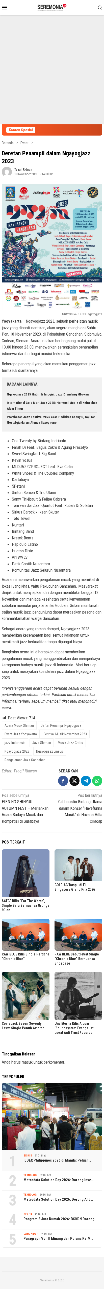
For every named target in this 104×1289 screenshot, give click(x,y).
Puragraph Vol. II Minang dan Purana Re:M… (58, 1238)
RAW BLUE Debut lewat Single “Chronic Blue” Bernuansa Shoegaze (77, 958)
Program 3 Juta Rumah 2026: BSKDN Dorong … (60, 1219)
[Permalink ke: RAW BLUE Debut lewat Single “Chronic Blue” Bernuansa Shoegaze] (78, 935)
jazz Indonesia (15, 743)
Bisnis (27, 1155)
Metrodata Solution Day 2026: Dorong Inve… (58, 1180)
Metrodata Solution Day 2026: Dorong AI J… (58, 1199)
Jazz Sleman (41, 743)
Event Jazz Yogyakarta (21, 734)
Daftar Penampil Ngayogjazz (61, 725)
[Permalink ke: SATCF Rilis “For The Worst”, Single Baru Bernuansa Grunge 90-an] (25, 873)
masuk (27, 1062)
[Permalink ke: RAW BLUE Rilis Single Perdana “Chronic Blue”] (25, 935)
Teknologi (30, 1175)
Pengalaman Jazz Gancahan (25, 760)
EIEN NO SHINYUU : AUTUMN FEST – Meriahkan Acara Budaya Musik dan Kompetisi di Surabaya (25, 808)
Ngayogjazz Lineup (49, 751)
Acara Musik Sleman (19, 725)
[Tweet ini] (74, 781)
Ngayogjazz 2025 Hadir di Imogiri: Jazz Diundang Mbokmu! (49, 394)
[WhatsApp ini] (97, 781)
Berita (27, 1214)
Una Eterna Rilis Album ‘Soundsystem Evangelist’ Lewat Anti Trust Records (74, 1028)
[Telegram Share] (86, 781)
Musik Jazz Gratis (70, 743)
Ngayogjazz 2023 (17, 751)
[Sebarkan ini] (63, 781)
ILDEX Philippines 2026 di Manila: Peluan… (57, 1160)
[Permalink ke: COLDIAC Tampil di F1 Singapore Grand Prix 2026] (78, 865)
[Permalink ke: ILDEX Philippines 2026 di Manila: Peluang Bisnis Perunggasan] (52, 1116)
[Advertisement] (52, 69)
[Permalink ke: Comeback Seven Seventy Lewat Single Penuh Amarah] (25, 996)
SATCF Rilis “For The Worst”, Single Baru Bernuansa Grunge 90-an (25, 905)
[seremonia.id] (52, 6)
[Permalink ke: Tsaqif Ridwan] (7, 171)
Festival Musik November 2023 (65, 734)
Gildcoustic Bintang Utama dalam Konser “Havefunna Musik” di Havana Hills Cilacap (80, 808)
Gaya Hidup (30, 1233)
